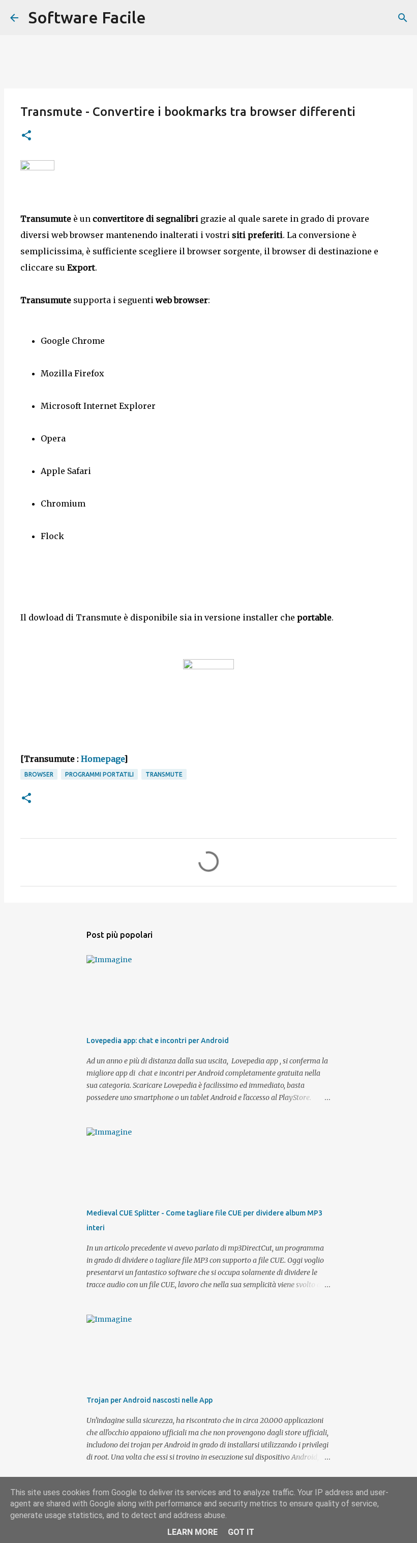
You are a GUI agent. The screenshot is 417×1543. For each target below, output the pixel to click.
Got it (241, 1532)
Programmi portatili (99, 774)
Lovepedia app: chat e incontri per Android (157, 1040)
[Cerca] (160, 18)
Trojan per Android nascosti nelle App (149, 1400)
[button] (26, 136)
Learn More (192, 1532)
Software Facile (87, 17)
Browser (38, 774)
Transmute (164, 774)
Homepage (102, 759)
